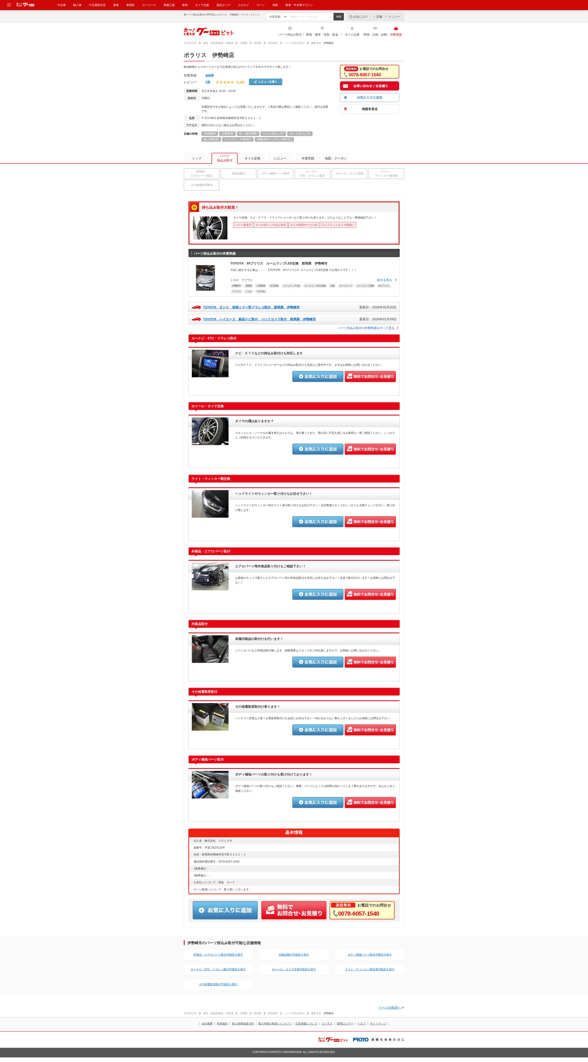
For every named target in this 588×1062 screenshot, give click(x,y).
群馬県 (257, 43)
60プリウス (384, 285)
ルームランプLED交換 (315, 285)
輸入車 (77, 5)
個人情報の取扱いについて (274, 1023)
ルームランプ (345, 285)
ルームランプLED (291, 285)
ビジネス (327, 1023)
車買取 (130, 5)
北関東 (243, 43)
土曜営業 (261, 285)
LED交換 (274, 285)
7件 (207, 82)
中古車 (61, 5)
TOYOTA (261, 291)
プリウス (236, 291)
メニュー (394, 16)
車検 (185, 5)
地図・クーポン (336, 158)
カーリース (149, 5)
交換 (332, 285)
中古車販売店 (97, 5)
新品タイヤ (223, 5)
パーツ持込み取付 (290, 34)
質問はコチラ (345, 1023)
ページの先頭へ (389, 1007)
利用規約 (222, 1023)
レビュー (280, 158)
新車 (116, 5)
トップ (196, 158)
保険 (275, 5)
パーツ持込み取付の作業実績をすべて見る (366, 328)
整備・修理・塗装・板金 (322, 34)
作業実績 (396, 34)
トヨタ (249, 291)
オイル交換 (352, 34)
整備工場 (169, 5)
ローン (261, 5)
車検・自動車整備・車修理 (218, 43)
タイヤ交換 (202, 5)
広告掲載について (306, 1023)
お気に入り (360, 16)
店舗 (379, 16)
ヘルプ (361, 1023)
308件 (209, 75)
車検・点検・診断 (375, 34)
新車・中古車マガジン (299, 5)
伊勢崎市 (273, 43)
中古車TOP (190, 43)
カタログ (243, 5)
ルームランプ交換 (365, 285)
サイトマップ (378, 1023)
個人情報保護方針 (243, 1023)
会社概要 (207, 1023)
